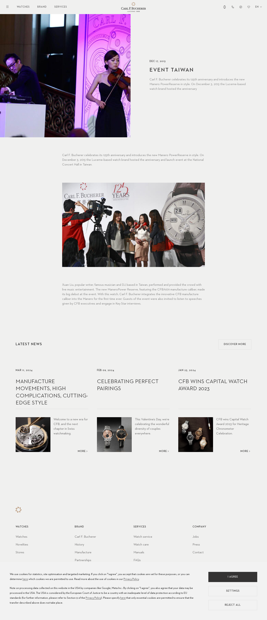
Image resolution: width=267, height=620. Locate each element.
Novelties (22, 544)
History (79, 544)
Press (196, 544)
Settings (233, 591)
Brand (42, 7)
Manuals (139, 552)
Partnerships (83, 560)
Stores (20, 552)
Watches (23, 7)
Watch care (141, 544)
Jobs (196, 536)
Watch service (143, 536)
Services (60, 7)
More (82, 451)
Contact (198, 552)
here (25, 579)
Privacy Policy (131, 579)
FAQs (137, 560)
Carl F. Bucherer (85, 536)
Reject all (233, 605)
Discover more (235, 344)
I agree (233, 577)
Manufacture (83, 552)
